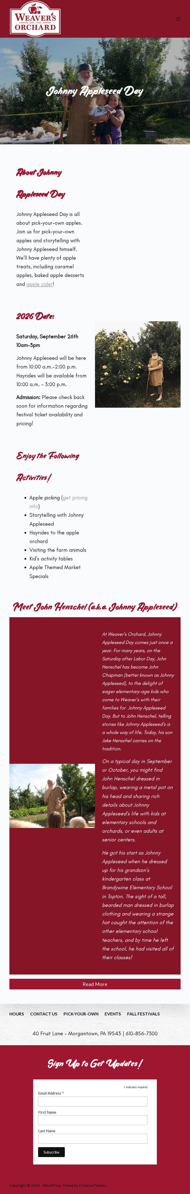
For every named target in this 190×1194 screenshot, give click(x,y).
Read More (95, 984)
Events (113, 1013)
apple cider (39, 284)
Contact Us (43, 1013)
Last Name (46, 1131)
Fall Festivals (143, 1013)
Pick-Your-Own (81, 1013)
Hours (16, 1013)
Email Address (51, 1093)
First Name (47, 1112)
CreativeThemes (92, 1185)
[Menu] (178, 19)
